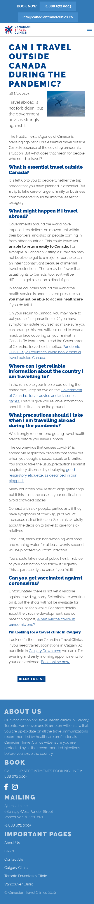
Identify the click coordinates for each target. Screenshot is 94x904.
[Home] (17, 30)
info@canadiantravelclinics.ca (48, 17)
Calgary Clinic (16, 867)
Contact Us (13, 859)
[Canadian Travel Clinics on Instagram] (15, 787)
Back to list (32, 679)
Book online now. (55, 662)
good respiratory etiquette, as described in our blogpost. (43, 475)
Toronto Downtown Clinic (25, 876)
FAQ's (9, 851)
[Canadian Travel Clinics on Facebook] (6, 787)
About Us (12, 843)
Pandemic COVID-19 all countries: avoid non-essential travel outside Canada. (45, 352)
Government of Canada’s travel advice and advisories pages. (45, 395)
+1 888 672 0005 (57, 6)
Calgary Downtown (45, 650)
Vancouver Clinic (18, 884)
